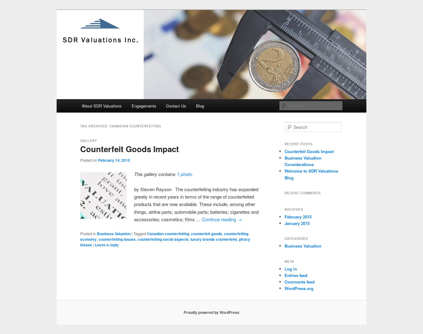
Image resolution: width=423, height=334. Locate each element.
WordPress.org (299, 288)
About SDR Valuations (102, 106)
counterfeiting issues (117, 239)
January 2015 (297, 223)
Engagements (144, 106)
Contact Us (176, 106)
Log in (291, 269)
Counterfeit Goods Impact (129, 149)
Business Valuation (114, 233)
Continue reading (222, 219)
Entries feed (296, 275)
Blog (200, 106)
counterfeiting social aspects (163, 239)
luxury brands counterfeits (213, 239)
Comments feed (300, 282)
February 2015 (298, 217)
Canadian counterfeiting (168, 233)
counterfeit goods (206, 233)
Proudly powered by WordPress (211, 312)
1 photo (184, 174)
